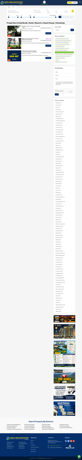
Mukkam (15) (58, 232)
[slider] (8, 17)
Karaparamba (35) (60, 172)
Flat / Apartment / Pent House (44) (62, 44)
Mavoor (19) (58, 219)
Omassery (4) (59, 246)
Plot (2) (57, 60)
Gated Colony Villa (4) (60, 46)
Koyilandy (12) (59, 194)
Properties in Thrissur (64, 424)
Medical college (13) (60, 223)
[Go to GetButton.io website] (79, 458)
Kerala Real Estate (42, 458)
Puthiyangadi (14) (60, 277)
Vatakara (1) (58, 300)
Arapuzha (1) (58, 102)
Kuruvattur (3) (59, 203)
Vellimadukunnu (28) (60, 304)
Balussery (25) (59, 114)
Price (34, 15)
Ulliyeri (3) (58, 295)
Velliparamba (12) (59, 307)
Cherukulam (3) (59, 132)
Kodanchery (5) (59, 179)
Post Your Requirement (23, 443)
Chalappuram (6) (59, 118)
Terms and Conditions (35, 447)
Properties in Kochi (10, 442)
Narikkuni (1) (58, 241)
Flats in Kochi (9, 443)
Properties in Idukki (46, 424)
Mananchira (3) (59, 215)
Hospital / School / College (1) (61, 50)
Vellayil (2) (58, 302)
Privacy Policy (33, 449)
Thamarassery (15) (60, 286)
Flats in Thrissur (9, 448)
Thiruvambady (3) (60, 289)
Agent (72, 16)
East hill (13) (58, 143)
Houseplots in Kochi (10, 446)
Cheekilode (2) (59, 123)
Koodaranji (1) (59, 183)
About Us (32, 440)
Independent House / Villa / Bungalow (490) (64, 54)
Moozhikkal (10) (59, 230)
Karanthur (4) (59, 170)
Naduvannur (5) (59, 237)
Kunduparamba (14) (60, 197)
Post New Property (22, 442)
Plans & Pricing (21, 445)
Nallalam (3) (58, 239)
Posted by (60, 15)
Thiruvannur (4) (59, 291)
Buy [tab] (9, 6)
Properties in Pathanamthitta (65, 427)
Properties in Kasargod (64, 426)
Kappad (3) (58, 167)
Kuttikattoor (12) (59, 210)
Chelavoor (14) (59, 127)
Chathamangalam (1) (60, 120)
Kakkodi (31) (58, 163)
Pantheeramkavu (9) (60, 253)
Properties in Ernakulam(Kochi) (13, 424)
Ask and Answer (21, 448)
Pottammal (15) (59, 271)
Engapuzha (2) (59, 147)
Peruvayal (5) (59, 266)
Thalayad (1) (58, 284)
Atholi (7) (58, 107)
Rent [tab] (13, 6)
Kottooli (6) (58, 185)
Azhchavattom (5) (60, 111)
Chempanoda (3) (59, 129)
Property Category (36, 10)
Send (57, 94)
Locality (66, 10)
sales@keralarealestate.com (55, 445)
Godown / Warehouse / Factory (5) (62, 48)
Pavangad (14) (59, 259)
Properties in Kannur (46, 426)
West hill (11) (58, 311)
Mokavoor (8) (59, 228)
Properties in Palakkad (29, 426)
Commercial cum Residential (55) (62, 42)
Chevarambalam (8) (60, 136)
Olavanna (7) (58, 244)
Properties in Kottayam (29, 424)
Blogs (32, 442)
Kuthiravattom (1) (60, 206)
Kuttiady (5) (58, 208)
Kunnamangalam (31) (60, 201)
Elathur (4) (58, 145)
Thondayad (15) (59, 293)
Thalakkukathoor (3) (60, 282)
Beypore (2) (58, 116)
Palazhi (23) (58, 248)
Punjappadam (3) (59, 273)
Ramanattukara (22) (60, 280)
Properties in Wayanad (29, 429)
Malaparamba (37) (60, 212)
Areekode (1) (59, 105)
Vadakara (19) (59, 298)
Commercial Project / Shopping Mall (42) (63, 40)
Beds (9, 15)
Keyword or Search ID (12, 10)
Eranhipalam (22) (59, 149)
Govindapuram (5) (60, 156)
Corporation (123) (60, 140)
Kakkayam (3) (59, 161)
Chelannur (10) (59, 125)
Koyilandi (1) (58, 192)
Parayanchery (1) (59, 257)
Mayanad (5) (58, 221)
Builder (67, 16)
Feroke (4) (58, 154)
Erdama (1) (58, 152)
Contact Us (33, 444)
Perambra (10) (59, 262)
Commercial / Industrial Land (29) (62, 38)
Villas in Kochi (9, 445)
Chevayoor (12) (59, 138)
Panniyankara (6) (59, 250)
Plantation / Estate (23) (60, 58)
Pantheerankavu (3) (60, 255)
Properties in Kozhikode (29, 427)
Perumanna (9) (59, 264)
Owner (63, 16)
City (56, 10)
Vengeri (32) (58, 309)
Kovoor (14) (58, 190)
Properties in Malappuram (47, 427)
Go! (72, 29)
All (59, 16)
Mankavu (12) (58, 217)
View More (48, 33)
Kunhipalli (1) (58, 199)
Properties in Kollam (11, 427)
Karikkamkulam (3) (60, 174)
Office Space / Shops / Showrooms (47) (63, 56)
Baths (22, 15)
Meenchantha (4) (59, 226)
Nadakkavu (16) (59, 235)
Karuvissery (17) (59, 176)
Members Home (22, 446)
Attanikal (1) (58, 109)
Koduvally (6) (59, 181)
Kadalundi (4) (59, 158)
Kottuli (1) (58, 188)
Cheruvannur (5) (59, 134)
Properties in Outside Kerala (48, 429)
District (47, 10)
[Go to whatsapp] (79, 456)
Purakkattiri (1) (59, 275)
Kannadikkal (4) (59, 165)
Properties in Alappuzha (12, 426)
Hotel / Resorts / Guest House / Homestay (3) (64, 52)
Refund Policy (33, 451)
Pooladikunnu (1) (59, 268)
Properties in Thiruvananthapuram (14, 429)
